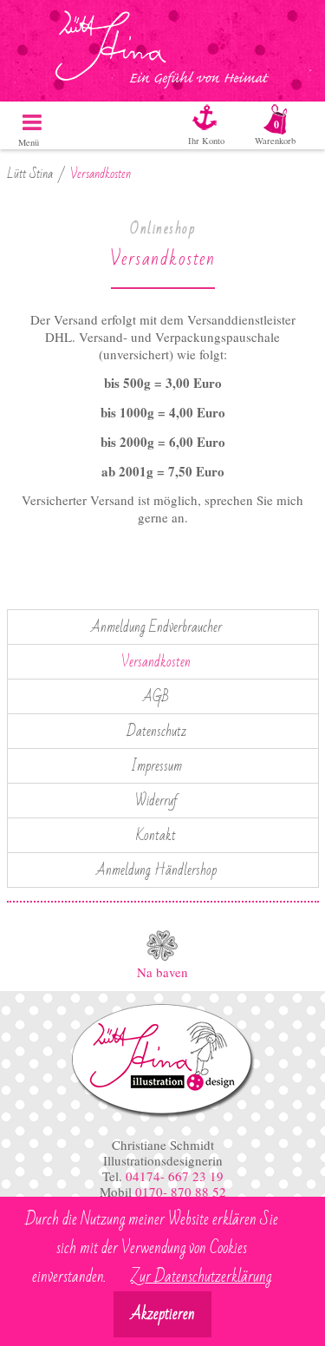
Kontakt (156, 836)
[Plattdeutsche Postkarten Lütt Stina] (162, 1116)
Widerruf (156, 801)
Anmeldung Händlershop (156, 870)
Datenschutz (156, 732)
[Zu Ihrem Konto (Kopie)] (214, 117)
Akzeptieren (163, 1314)
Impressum (156, 766)
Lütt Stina (30, 174)
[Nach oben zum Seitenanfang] (162, 946)
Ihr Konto (206, 141)
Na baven (162, 972)
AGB (156, 697)
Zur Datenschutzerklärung (201, 1277)
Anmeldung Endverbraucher (156, 627)
